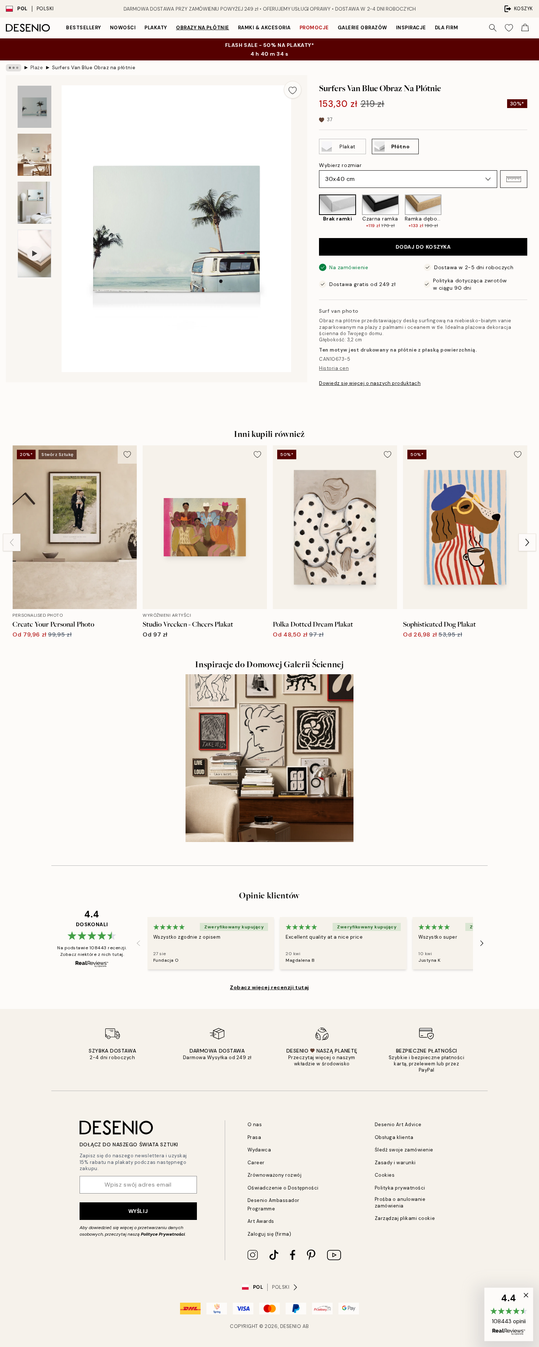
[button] (513, 179)
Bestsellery (83, 28)
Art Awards (260, 1221)
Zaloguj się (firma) (269, 1234)
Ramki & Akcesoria (264, 28)
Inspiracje (411, 28)
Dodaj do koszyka (423, 247)
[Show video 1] (34, 254)
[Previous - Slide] (313, 211)
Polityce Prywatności (163, 1234)
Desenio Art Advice (398, 1124)
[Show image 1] (34, 107)
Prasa (254, 1137)
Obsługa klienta (394, 1137)
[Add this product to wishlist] (292, 90)
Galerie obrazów (362, 28)
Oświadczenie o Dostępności (283, 1188)
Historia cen (334, 368)
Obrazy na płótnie (202, 28)
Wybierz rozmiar (340, 165)
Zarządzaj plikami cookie (405, 1218)
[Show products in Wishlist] (509, 28)
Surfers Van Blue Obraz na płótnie (93, 67)
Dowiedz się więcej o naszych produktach (370, 383)
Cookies (385, 1175)
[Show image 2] (34, 155)
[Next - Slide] (533, 211)
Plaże (36, 67)
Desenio (290, 1326)
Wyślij (138, 1211)
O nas (254, 1124)
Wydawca (259, 1150)
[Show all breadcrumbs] (13, 67)
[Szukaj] (493, 28)
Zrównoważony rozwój (274, 1175)
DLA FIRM (446, 28)
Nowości (123, 28)
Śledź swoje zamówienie (404, 1150)
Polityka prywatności (400, 1188)
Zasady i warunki (395, 1162)
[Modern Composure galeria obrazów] (269, 758)
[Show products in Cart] (525, 28)
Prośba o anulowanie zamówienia (400, 1202)
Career (256, 1162)
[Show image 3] (34, 203)
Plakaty (155, 28)
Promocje (314, 28)
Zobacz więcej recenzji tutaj (269, 987)
